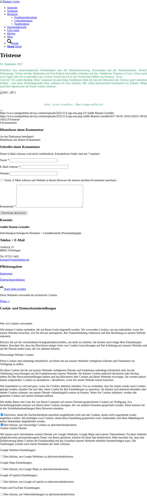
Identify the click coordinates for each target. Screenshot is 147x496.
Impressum (6, 273)
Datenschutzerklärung (12, 279)
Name (4, 160)
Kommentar (8, 206)
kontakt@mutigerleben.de (14, 259)
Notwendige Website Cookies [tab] (17, 354)
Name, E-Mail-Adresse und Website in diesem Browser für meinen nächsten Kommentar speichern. (60, 180)
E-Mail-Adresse (10, 166)
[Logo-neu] (10, 1)
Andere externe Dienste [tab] (13, 428)
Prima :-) (5, 301)
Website (4, 173)
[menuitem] (77, 7)
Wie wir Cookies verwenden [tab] (16, 323)
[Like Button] (1, 110)
